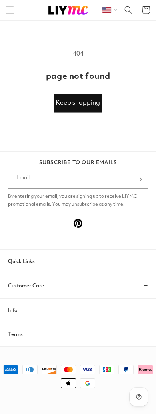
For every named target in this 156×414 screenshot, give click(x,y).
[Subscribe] (139, 179)
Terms (15, 334)
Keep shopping (78, 103)
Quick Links (21, 261)
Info (13, 310)
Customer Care (26, 286)
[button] (10, 10)
